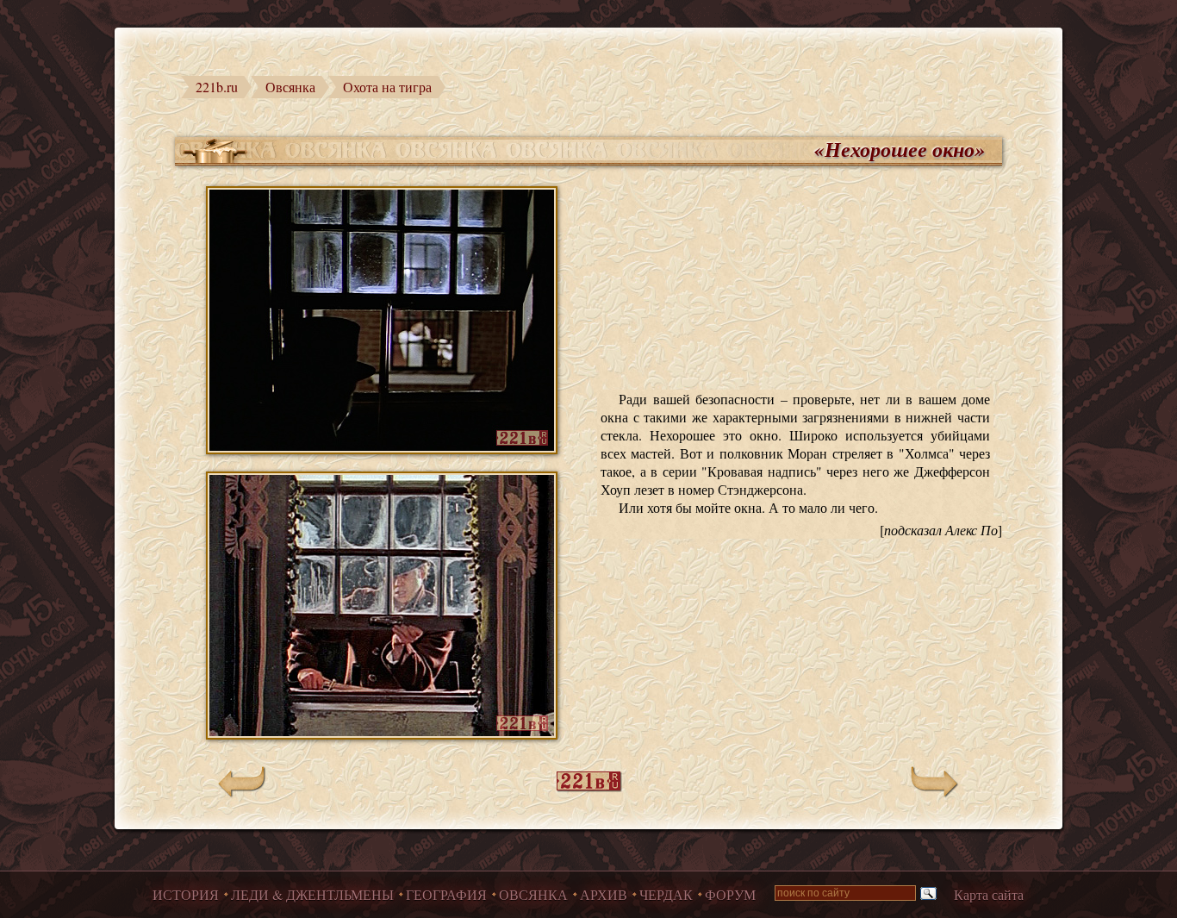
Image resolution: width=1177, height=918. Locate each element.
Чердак (666, 894)
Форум (730, 894)
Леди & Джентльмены (312, 894)
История (186, 894)
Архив (603, 894)
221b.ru (217, 87)
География (446, 894)
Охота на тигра (387, 87)
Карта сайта (989, 894)
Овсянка (290, 87)
